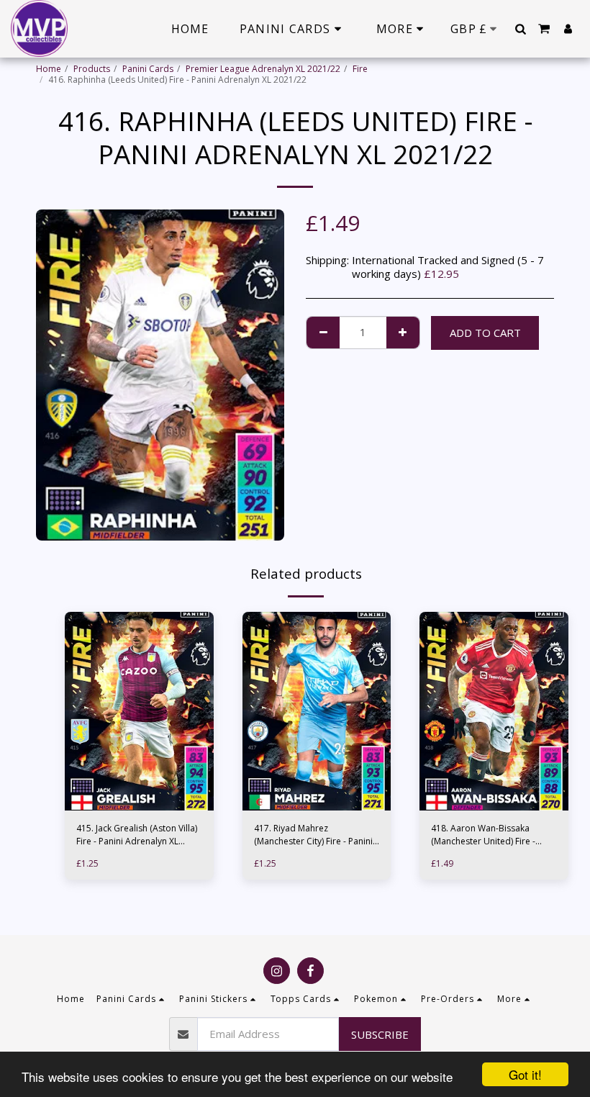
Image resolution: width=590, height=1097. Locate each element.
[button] (520, 29)
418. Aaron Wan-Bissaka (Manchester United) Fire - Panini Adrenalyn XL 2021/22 (488, 835)
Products (91, 69)
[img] (139, 711)
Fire (360, 69)
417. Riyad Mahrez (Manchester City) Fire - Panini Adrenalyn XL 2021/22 (313, 835)
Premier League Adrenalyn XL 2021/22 (263, 69)
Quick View (139, 785)
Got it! (525, 1074)
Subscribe (380, 1034)
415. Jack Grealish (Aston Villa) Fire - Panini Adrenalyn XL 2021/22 (136, 835)
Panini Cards (147, 69)
